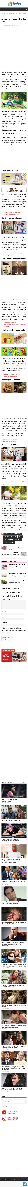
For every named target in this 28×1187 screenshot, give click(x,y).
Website (4, 622)
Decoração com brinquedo (10, 441)
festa (20, 536)
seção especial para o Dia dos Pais (13, 513)
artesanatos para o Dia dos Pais (13, 533)
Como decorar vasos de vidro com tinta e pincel (17, 574)
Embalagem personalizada (9, 322)
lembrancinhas (8, 539)
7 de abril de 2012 (13, 583)
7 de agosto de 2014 (7, 25)
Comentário (5, 599)
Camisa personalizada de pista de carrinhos (14, 482)
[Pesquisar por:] (14, 1101)
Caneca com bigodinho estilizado (11, 214)
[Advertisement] (14, 38)
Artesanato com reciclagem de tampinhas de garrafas (16, 581)
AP (16, 1179)
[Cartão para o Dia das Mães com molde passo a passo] (4, 567)
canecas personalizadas (10, 536)
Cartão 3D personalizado (9, 255)
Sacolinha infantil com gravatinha (11, 374)
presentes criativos (9, 542)
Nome (3, 611)
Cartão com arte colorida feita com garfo (13, 253)
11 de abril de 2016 (13, 567)
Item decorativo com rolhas (10, 439)
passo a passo (17, 539)
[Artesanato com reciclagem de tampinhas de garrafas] (4, 582)
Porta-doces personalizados (10, 376)
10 (24, 576)
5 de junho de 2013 (13, 576)
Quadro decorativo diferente (10, 484)
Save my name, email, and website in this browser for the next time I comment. (13, 630)
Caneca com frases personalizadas (11, 212)
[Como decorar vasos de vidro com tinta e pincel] (4, 575)
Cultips (15, 25)
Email (3, 617)
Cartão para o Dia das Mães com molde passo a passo (17, 565)
